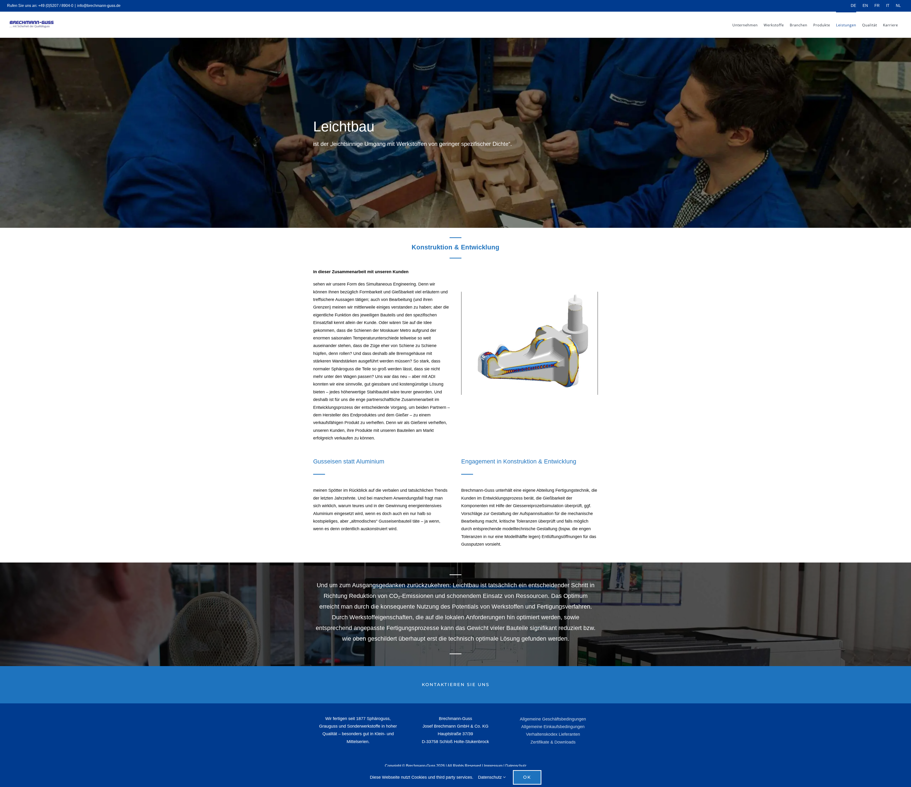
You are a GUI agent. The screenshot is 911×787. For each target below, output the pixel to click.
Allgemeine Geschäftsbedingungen (553, 719)
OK (527, 777)
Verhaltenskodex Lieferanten (553, 734)
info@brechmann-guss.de (99, 6)
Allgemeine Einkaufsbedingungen (553, 726)
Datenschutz (515, 766)
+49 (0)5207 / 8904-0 (55, 6)
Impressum (493, 766)
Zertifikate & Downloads (553, 742)
